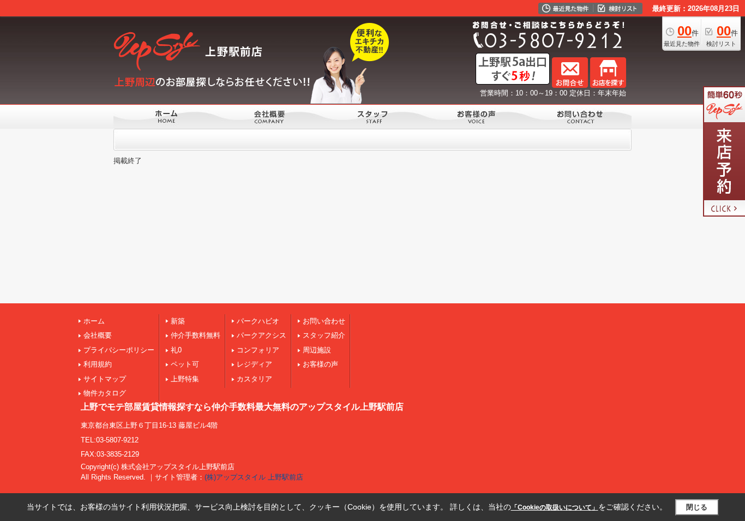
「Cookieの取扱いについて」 (554, 507)
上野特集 (185, 379)
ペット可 (185, 364)
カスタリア (254, 379)
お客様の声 (320, 364)
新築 (178, 321)
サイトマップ (104, 379)
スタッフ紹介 (324, 335)
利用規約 (97, 364)
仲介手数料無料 (195, 335)
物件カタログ (104, 393)
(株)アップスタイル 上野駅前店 (254, 477)
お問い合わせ (324, 321)
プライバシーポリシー (118, 350)
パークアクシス (261, 335)
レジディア (254, 364)
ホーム (94, 321)
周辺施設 (317, 350)
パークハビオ (258, 321)
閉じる (696, 507)
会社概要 (97, 335)
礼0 (176, 350)
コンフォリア (258, 350)
